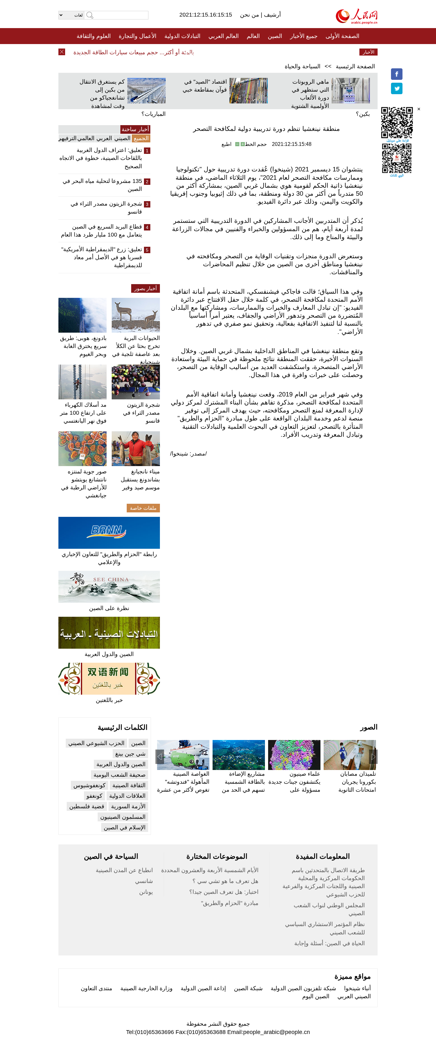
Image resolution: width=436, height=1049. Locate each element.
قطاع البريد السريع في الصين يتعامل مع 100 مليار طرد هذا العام (101, 230)
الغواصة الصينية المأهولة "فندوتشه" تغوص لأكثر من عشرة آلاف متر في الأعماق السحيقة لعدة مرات (183, 790)
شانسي (144, 881)
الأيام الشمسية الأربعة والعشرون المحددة (210, 870)
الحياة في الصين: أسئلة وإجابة (329, 943)
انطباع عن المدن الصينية (124, 870)
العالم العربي (223, 36)
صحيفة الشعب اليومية (120, 775)
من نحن (250, 14)
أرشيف (271, 14)
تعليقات (213, 52)
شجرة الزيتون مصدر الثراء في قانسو (106, 207)
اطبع (226, 144)
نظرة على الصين (109, 608)
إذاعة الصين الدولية (203, 988)
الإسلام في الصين (125, 827)
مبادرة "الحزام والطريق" (230, 903)
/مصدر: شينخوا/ (188, 453)
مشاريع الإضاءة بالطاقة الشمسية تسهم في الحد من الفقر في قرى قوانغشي (243, 790)
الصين (275, 36)
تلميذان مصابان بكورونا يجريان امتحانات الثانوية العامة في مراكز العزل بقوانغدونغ (356, 790)
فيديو (190, 52)
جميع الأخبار (304, 36)
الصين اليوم (315, 996)
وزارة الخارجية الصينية (146, 988)
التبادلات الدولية (182, 36)
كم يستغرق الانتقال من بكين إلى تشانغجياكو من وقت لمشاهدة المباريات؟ (122, 98)
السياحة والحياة (302, 66)
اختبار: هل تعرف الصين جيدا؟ (224, 892)
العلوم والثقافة (94, 36)
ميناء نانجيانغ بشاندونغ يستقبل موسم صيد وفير (140, 479)
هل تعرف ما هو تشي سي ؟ (225, 881)
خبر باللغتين (109, 700)
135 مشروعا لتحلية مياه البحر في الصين (102, 185)
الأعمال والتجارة (137, 36)
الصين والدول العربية (109, 654)
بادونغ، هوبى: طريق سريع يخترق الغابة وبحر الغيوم (83, 346)
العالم (253, 36)
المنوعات (241, 52)
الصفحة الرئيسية (355, 66)
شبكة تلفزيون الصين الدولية (303, 988)
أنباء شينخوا (357, 988)
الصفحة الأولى (342, 36)
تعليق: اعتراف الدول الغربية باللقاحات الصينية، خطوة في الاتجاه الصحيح (100, 158)
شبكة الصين (248, 988)
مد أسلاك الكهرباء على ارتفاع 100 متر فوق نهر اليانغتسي (83, 413)
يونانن (146, 892)
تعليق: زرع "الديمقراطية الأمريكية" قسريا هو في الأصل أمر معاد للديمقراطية (101, 257)
